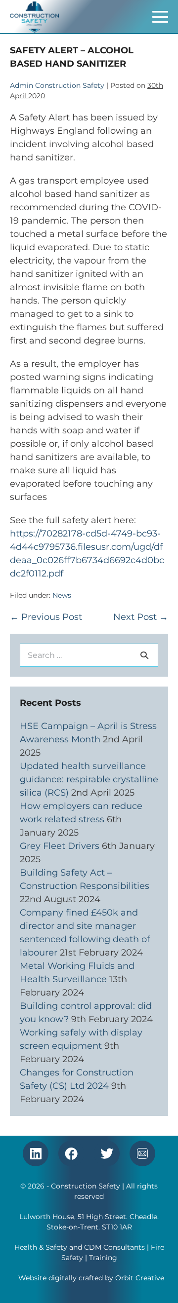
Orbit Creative (139, 1277)
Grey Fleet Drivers (59, 846)
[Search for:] (89, 655)
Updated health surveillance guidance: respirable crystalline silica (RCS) (89, 779)
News (61, 595)
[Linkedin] (35, 1153)
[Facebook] (71, 1153)
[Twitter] (107, 1153)
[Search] (144, 655)
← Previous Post (46, 617)
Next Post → (140, 617)
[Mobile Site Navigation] (160, 17)
